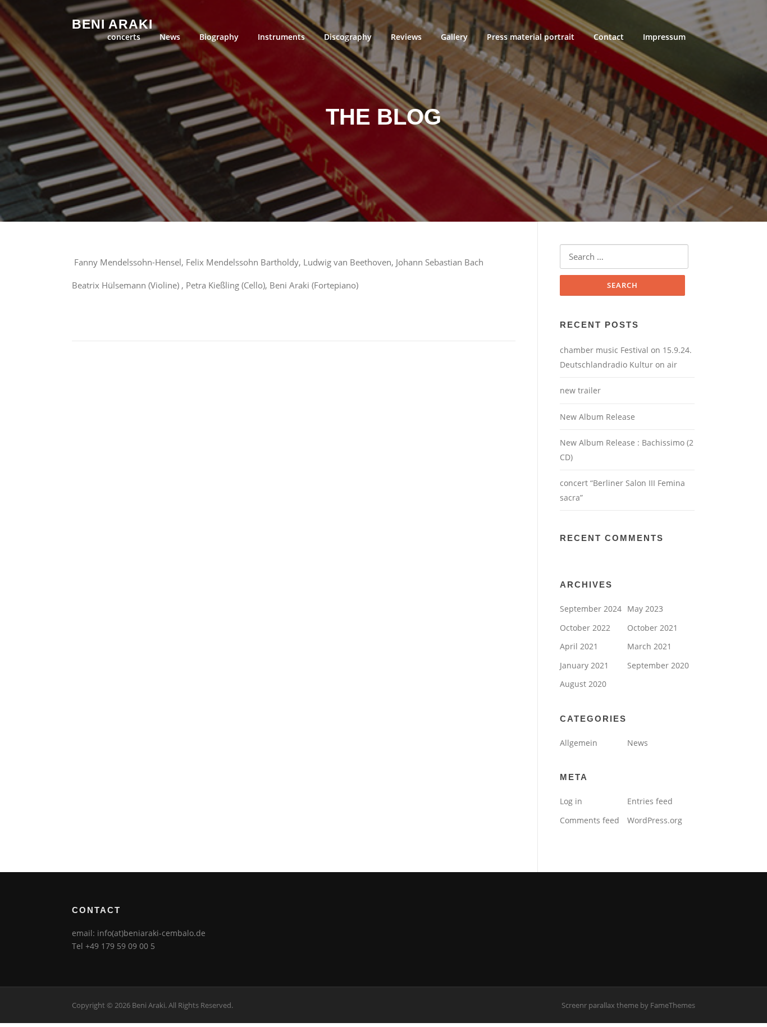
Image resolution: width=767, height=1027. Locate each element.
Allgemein (578, 742)
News (169, 36)
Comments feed (589, 820)
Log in (571, 801)
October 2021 (652, 627)
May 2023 (645, 608)
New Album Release (597, 416)
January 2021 (584, 665)
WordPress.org (654, 820)
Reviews (406, 36)
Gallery (454, 36)
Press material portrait (530, 36)
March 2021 (649, 646)
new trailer (580, 390)
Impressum (664, 36)
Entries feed (650, 801)
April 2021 (579, 646)
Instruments (281, 36)
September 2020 (658, 665)
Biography (219, 36)
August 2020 (583, 683)
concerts (123, 36)
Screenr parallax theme (599, 1005)
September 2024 (591, 608)
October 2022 (585, 627)
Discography (348, 36)
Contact (608, 36)
